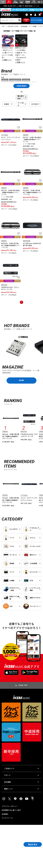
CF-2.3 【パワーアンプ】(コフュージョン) (10, 138)
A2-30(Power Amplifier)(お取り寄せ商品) (32, 244)
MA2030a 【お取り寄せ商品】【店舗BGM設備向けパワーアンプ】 (10, 245)
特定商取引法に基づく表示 (11, 810)
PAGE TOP (23, 685)
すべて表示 (21, 104)
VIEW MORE (21, 86)
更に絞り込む (21, 97)
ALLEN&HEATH (15, 80)
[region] (21, 346)
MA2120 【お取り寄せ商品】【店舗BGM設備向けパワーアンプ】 (10, 192)
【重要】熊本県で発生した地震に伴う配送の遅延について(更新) (21, 6)
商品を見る (32, 844)
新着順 (6, 104)
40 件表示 (34, 104)
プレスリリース (7, 818)
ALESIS (5, 80)
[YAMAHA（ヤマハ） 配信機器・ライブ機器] (16, 346)
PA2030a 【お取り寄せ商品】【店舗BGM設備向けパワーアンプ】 (32, 192)
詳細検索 (26, 20)
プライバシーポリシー (10, 806)
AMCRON (26, 80)
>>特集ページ (7, 60)
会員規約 (5, 814)
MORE (21, 380)
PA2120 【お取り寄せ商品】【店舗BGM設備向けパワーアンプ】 (32, 139)
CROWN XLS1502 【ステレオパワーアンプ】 (10, 288)
